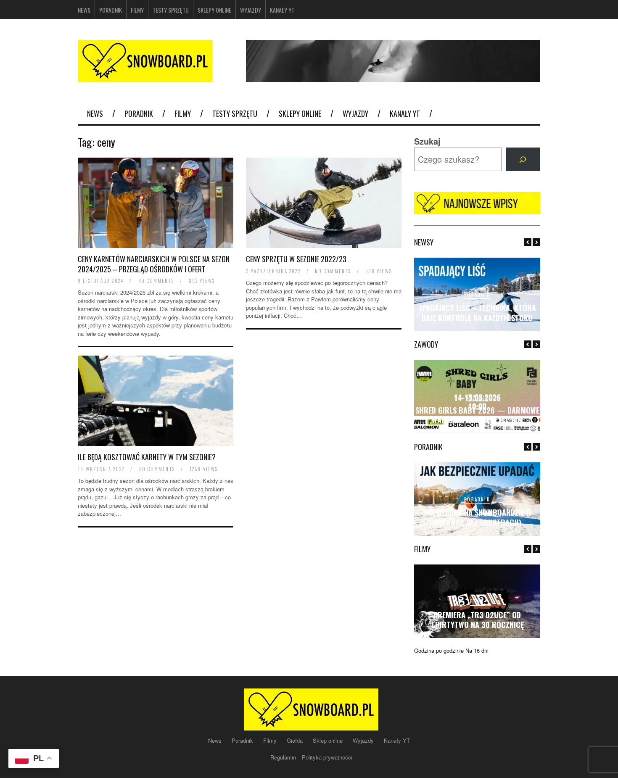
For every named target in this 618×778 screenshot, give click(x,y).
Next (536, 242)
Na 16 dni (477, 650)
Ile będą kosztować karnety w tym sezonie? (147, 456)
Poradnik (110, 9)
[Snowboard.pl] (145, 76)
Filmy (137, 9)
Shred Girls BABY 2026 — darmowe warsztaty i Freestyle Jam (477, 415)
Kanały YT (282, 9)
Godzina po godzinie (439, 650)
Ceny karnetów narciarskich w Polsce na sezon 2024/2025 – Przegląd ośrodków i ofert (154, 263)
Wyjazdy (250, 9)
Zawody (477, 396)
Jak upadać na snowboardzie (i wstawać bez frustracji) (477, 517)
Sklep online (328, 740)
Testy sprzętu (171, 9)
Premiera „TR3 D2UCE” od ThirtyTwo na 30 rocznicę (477, 619)
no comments (156, 280)
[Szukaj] (523, 159)
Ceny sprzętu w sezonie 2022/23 (296, 258)
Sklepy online (214, 9)
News (84, 9)
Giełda (295, 740)
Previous (527, 242)
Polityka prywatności (327, 757)
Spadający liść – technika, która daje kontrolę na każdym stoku (477, 312)
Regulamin (284, 757)
